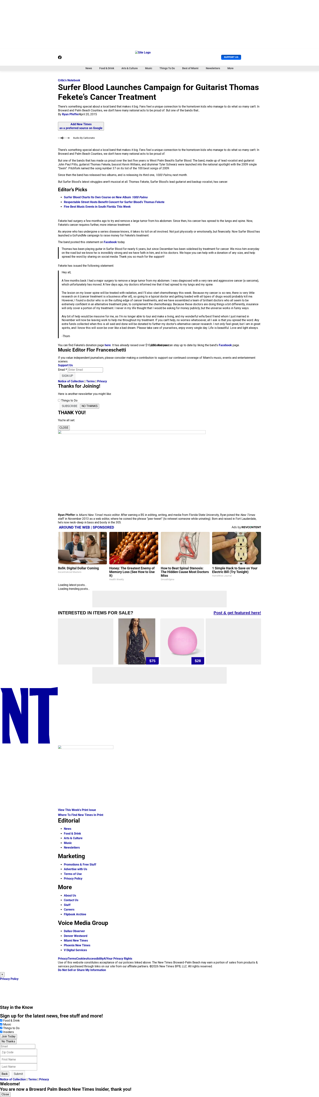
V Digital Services (75, 950)
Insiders (8, 1032)
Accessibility (95, 958)
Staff (67, 905)
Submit (18, 1074)
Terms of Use (73, 874)
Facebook (110, 242)
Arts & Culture (129, 68)
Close (5, 1094)
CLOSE (63, 427)
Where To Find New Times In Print (80, 815)
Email (62, 369)
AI (105, 958)
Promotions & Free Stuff (80, 864)
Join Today (8, 1036)
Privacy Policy (73, 878)
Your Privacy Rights (119, 958)
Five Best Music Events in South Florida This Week (97, 206)
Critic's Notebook (69, 80)
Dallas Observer (74, 931)
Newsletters (213, 68)
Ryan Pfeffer (70, 114)
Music (148, 68)
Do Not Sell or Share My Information (82, 970)
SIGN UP (67, 376)
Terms (90, 381)
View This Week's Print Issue (77, 810)
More (230, 68)
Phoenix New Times (77, 945)
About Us (70, 895)
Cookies (81, 958)
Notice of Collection (71, 381)
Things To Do (167, 68)
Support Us (231, 57)
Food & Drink (106, 68)
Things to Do (11, 1028)
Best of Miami (190, 68)
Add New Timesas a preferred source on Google (80, 126)
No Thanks (8, 1041)
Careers (69, 909)
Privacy (102, 381)
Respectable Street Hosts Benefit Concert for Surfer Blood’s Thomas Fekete (114, 202)
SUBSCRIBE (69, 406)
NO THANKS (90, 406)
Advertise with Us (75, 869)
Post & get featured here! (237, 612)
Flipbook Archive (75, 914)
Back (4, 1074)
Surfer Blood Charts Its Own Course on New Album (106, 197)
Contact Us (71, 900)
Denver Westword (75, 936)
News (88, 68)
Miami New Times (76, 940)
